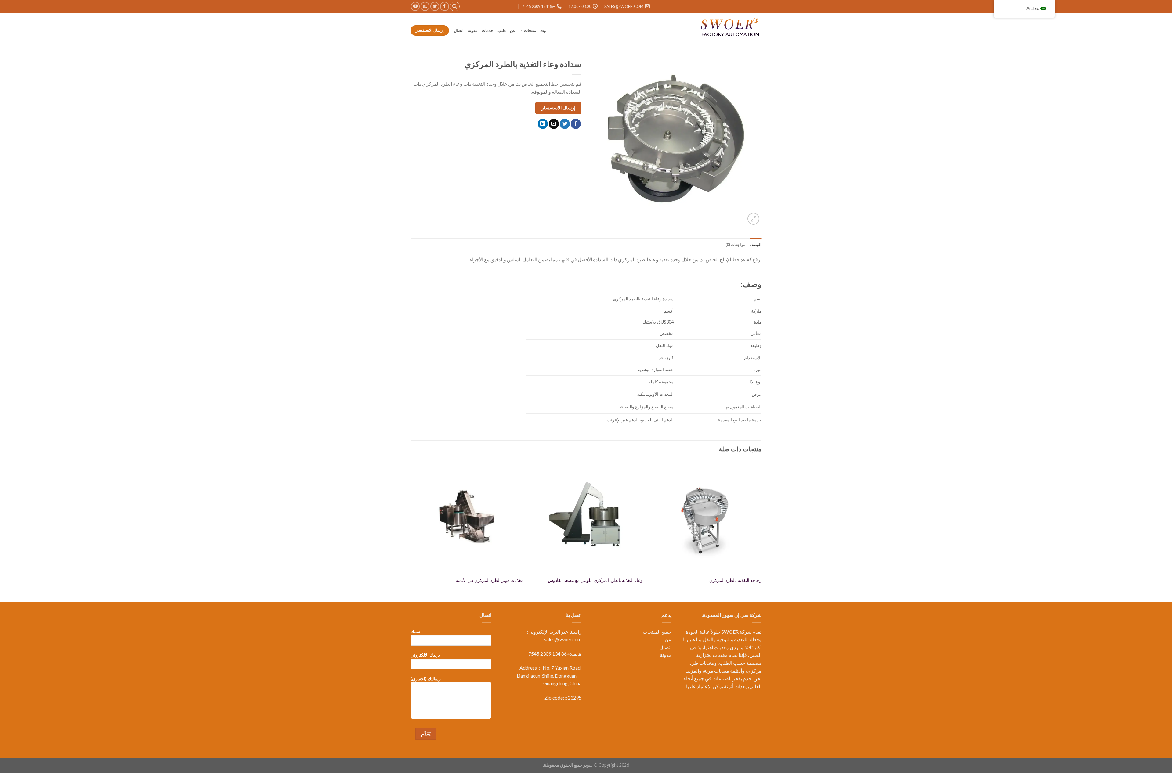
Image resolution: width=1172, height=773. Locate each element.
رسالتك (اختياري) (426, 678)
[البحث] (455, 6)
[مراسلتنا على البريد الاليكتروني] (425, 6)
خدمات (487, 30)
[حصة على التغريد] (565, 124)
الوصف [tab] (755, 244)
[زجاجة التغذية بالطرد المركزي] (705, 516)
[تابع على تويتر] (434, 6)
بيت (543, 30)
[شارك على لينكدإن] (543, 124)
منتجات (530, 30)
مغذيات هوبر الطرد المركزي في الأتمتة (489, 580)
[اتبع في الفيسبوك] (444, 6)
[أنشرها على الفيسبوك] (576, 124)
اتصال (458, 30)
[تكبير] (753, 219)
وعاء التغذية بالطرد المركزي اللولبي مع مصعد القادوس (595, 580)
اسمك (416, 631)
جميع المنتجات (657, 632)
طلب (501, 30)
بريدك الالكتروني (425, 654)
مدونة (472, 30)
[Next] (410, 530)
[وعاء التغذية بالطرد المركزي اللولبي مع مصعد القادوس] (586, 516)
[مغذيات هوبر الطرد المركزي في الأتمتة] (467, 516)
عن (512, 30)
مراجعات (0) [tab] (735, 244)
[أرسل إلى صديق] (554, 124)
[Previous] (761, 530)
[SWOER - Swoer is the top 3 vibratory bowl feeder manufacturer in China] (730, 28)
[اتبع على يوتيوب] (415, 6)
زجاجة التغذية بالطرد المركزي (735, 580)
